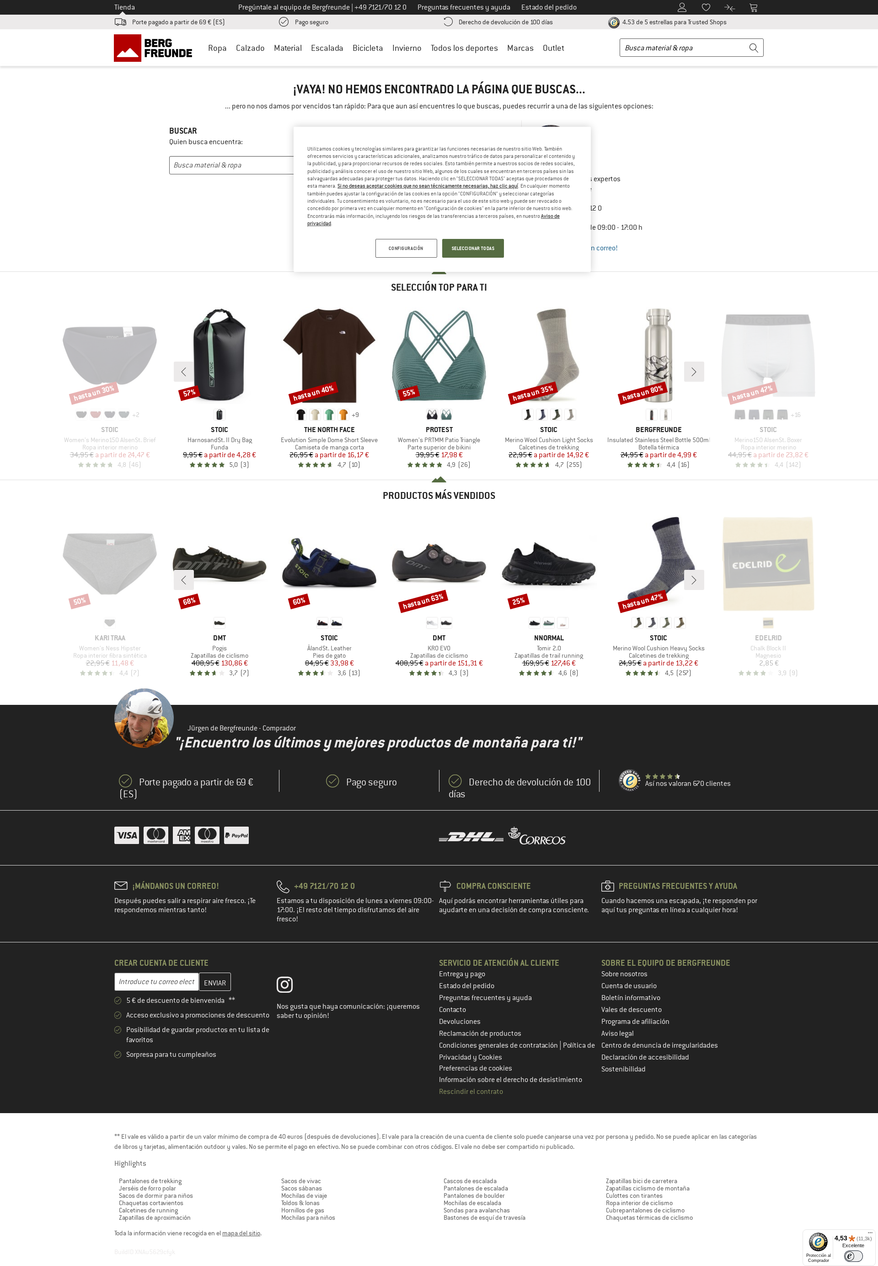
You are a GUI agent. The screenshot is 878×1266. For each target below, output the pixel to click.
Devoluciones (460, 1021)
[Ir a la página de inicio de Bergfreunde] (156, 47)
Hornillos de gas (302, 1210)
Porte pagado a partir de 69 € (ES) (178, 22)
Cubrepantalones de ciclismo (645, 1210)
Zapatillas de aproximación (155, 1217)
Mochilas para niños (308, 1217)
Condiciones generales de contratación (499, 1045)
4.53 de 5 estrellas (674, 22)
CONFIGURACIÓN (406, 248)
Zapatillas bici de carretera (641, 1181)
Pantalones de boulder (474, 1195)
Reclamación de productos (480, 1033)
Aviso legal (617, 1033)
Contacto (452, 1009)
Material (288, 48)
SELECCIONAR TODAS (473, 248)
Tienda (124, 7)
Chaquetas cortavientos (151, 1203)
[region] (442, 199)
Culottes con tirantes (634, 1195)
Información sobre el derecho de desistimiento (510, 1079)
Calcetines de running (148, 1210)
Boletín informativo (630, 997)
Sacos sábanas (301, 1188)
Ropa (217, 48)
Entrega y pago (462, 974)
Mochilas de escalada (472, 1203)
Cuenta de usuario (629, 985)
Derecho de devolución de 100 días (506, 22)
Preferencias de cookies (475, 1068)
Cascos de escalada (470, 1181)
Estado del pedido (466, 985)
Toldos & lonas (300, 1203)
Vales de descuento (631, 1009)
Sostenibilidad (623, 1069)
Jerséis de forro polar (147, 1188)
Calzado (250, 48)
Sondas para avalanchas (477, 1210)
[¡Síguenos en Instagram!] (291, 987)
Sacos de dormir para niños (156, 1195)
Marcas (520, 48)
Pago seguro (311, 22)
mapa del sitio (241, 1233)
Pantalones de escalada (476, 1188)
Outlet (553, 48)
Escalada (327, 48)
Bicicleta (368, 48)
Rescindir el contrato (471, 1091)
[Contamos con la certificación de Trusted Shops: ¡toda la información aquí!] (630, 780)
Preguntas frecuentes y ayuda (485, 997)
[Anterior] (184, 372)
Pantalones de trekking (150, 1181)
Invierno (407, 48)
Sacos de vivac (301, 1181)
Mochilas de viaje (304, 1195)
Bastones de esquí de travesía (484, 1217)
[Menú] (870, 1234)
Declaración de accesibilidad (645, 1057)
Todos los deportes (464, 48)
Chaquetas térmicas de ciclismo (649, 1217)
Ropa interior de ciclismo (639, 1203)
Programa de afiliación (635, 1021)
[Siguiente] (694, 372)
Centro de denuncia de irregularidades (659, 1045)
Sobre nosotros (624, 974)
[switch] (853, 1256)
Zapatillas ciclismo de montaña (648, 1188)
